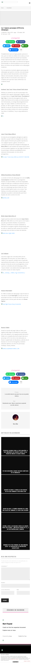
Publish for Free (22, 636)
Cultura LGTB (10, 32)
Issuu (10, 636)
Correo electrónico (5, 589)
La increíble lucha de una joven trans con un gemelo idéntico (17, 394)
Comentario (4, 566)
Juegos (15, 32)
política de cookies (15, 659)
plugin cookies (27, 661)
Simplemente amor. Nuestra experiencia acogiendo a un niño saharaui (14, 403)
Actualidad (4, 32)
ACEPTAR (15, 661)
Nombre (3, 582)
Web (18, 589)
